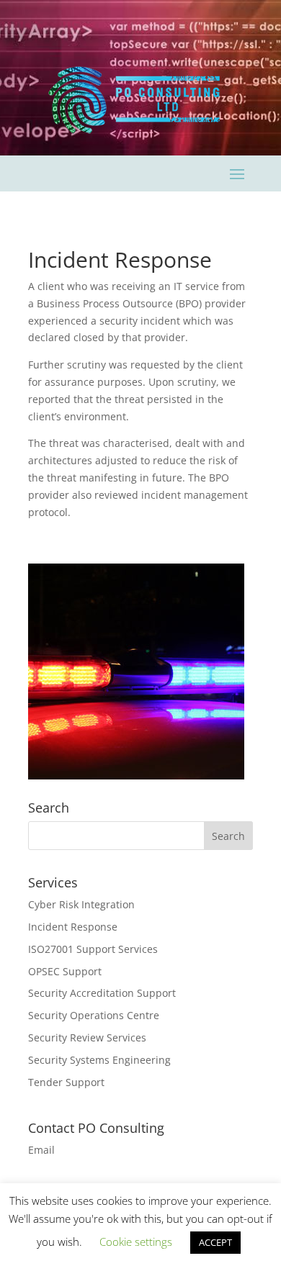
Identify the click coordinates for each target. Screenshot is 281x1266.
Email (41, 1150)
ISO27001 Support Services (93, 949)
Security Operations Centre (93, 1015)
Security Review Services (87, 1037)
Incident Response (72, 926)
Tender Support (66, 1082)
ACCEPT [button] (215, 1242)
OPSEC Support (65, 971)
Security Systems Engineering (99, 1060)
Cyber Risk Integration (81, 904)
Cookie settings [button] (135, 1241)
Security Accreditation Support (102, 993)
